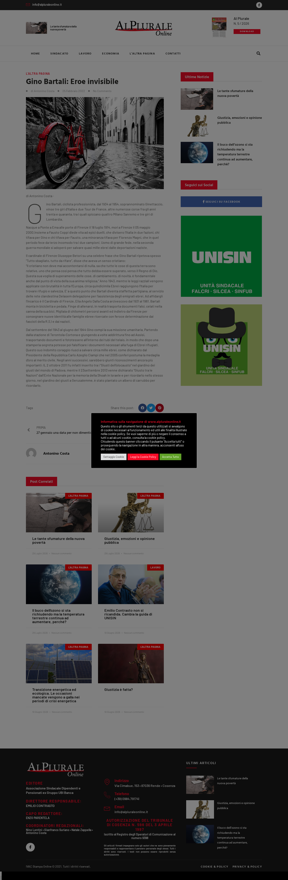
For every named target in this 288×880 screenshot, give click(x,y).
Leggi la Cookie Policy (143, 456)
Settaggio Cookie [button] (113, 456)
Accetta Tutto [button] (170, 456)
